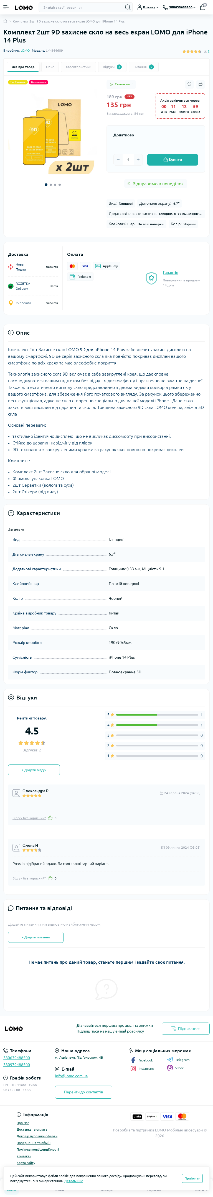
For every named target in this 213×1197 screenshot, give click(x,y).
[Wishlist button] (189, 84)
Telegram (182, 1059)
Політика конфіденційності (38, 1149)
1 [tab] (46, 184)
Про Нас (23, 1122)
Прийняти (192, 1178)
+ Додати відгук (34, 770)
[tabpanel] (52, 133)
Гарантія (170, 272)
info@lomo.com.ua (71, 1076)
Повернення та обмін (33, 1142)
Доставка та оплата (32, 1129)
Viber (179, 1068)
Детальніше (73, 1181)
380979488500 (16, 1065)
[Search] (128, 7)
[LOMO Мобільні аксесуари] (35, 1028)
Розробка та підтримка (133, 1130)
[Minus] (118, 159)
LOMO (25, 50)
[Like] (50, 818)
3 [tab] (55, 185)
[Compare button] (200, 84)
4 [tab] (60, 185)
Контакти (24, 1156)
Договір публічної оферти (37, 1136)
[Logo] (23, 7)
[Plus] (138, 159)
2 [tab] (51, 185)
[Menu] (6, 7)
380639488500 (16, 1058)
